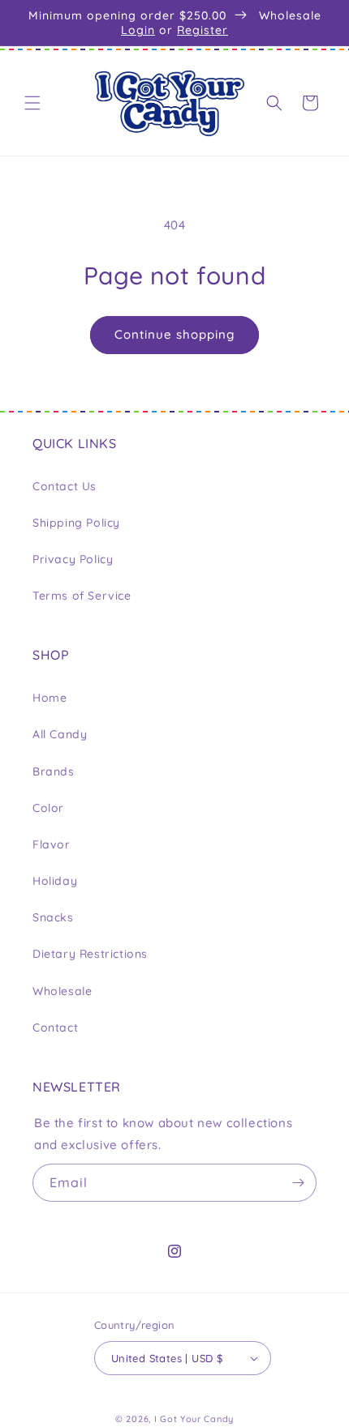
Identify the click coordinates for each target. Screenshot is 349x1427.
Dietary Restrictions (90, 953)
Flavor (51, 844)
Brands (53, 771)
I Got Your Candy (194, 1419)
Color (48, 808)
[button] (32, 103)
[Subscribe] (298, 1183)
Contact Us (64, 486)
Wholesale (62, 991)
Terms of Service (81, 595)
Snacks (53, 917)
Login (138, 30)
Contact (55, 1027)
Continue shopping (174, 334)
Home (49, 697)
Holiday (54, 881)
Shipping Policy (76, 522)
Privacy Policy (72, 559)
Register (202, 30)
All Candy (59, 734)
